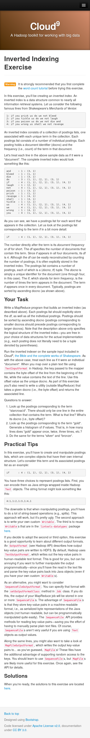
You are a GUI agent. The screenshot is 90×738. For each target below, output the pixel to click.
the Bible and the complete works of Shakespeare (48, 356)
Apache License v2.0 (46, 726)
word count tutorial (35, 88)
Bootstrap (32, 719)
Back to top (11, 713)
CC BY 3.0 (19, 730)
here (7, 531)
